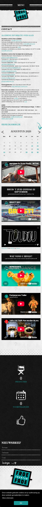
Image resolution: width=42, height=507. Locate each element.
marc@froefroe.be (7, 51)
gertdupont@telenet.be (8, 64)
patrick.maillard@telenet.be (10, 57)
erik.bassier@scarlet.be (8, 74)
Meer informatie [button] (7, 498)
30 (38, 152)
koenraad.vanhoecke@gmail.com (11, 68)
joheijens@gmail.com (8, 81)
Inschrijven (6, 463)
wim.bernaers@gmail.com (9, 61)
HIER (19, 47)
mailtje (16, 98)
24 (4, 152)
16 (38, 146)
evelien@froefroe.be (29, 44)
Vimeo (18, 248)
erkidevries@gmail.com (8, 78)
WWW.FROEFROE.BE (16, 117)
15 (32, 146)
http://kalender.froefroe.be (19, 86)
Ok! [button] (21, 503)
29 (32, 152)
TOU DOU (4, 248)
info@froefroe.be (16, 40)
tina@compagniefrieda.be (9, 71)
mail (25, 102)
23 (38, 149)
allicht (12, 248)
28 (26, 152)
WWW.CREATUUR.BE (7, 119)
